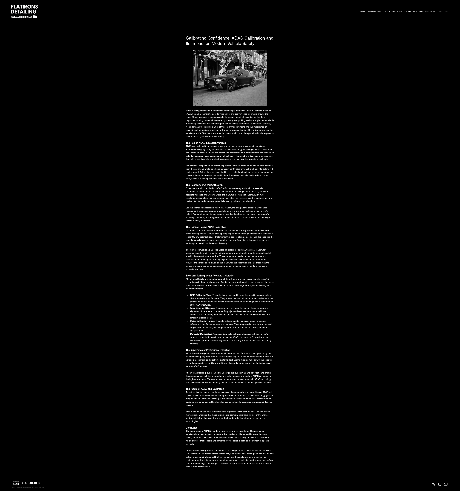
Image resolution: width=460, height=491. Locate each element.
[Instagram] (26, 483)
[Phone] (434, 484)
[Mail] (446, 484)
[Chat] (440, 484)
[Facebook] (22, 483)
